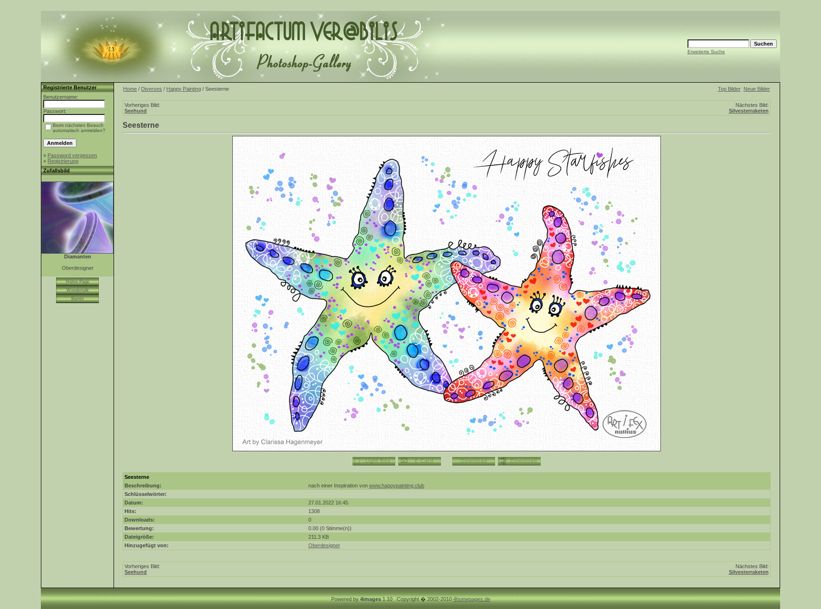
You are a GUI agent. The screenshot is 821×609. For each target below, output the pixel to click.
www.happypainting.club (396, 485)
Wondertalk (78, 290)
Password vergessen (72, 155)
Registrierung (63, 161)
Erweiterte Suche (706, 51)
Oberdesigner (324, 545)
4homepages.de (471, 599)
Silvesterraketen (749, 111)
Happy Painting (183, 89)
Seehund (135, 111)
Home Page (77, 281)
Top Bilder (729, 89)
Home (130, 89)
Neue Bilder (757, 89)
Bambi (77, 298)
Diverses (151, 89)
